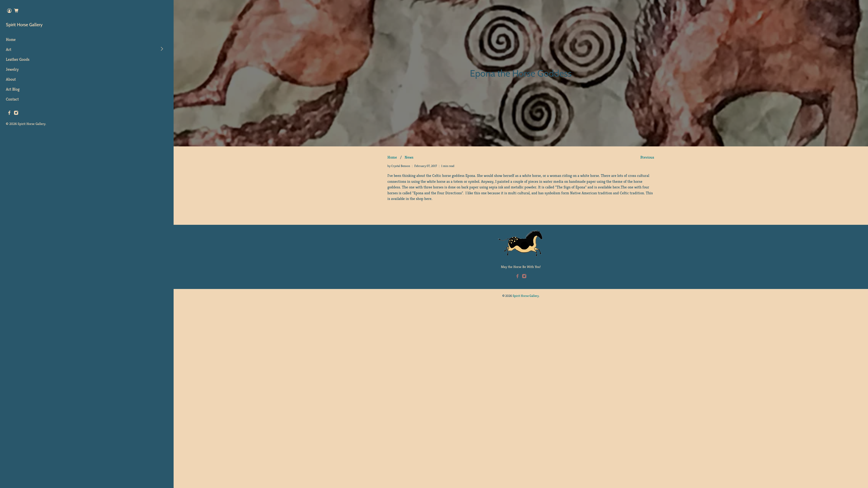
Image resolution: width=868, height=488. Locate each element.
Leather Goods (17, 59)
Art (8, 49)
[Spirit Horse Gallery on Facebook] (9, 113)
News (409, 157)
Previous (647, 157)
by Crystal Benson (398, 166)
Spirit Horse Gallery (24, 24)
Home (11, 39)
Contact (12, 99)
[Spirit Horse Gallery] (520, 243)
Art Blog (13, 89)
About (11, 79)
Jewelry (12, 69)
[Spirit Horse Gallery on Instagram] (16, 113)
